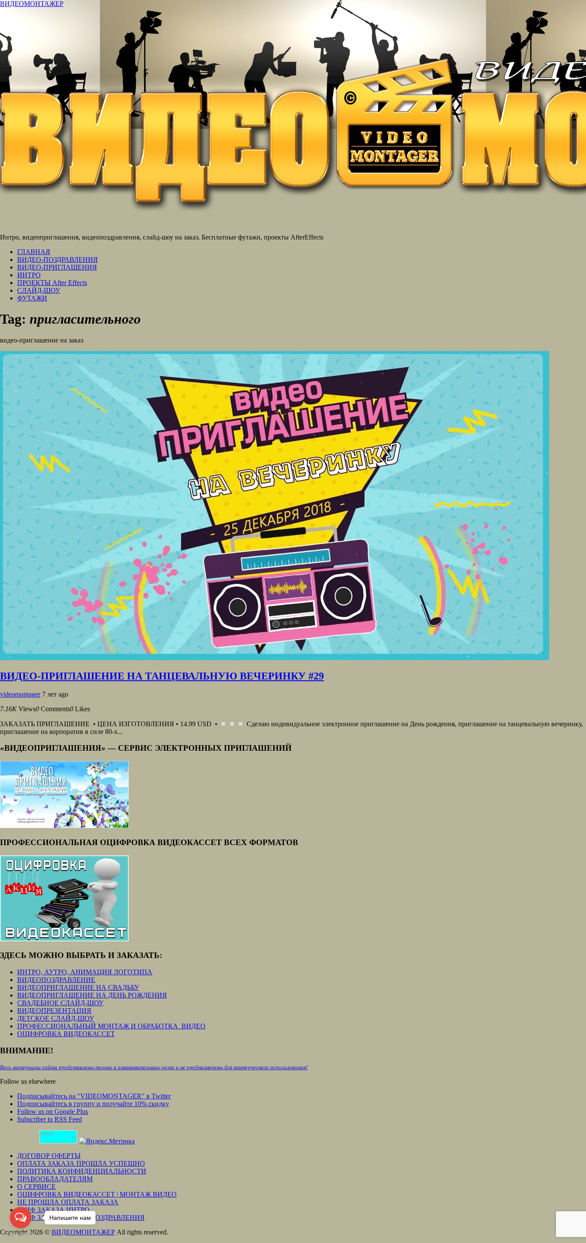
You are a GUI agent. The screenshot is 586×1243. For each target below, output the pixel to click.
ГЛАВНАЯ (33, 251)
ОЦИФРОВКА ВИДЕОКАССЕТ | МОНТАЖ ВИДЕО (97, 1194)
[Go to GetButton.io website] (20, 1234)
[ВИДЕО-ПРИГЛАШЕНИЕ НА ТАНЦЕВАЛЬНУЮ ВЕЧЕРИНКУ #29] (274, 657)
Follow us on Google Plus (52, 1111)
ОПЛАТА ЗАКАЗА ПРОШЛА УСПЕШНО (81, 1163)
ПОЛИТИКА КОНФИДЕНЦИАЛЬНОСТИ (81, 1171)
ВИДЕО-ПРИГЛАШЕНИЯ (57, 267)
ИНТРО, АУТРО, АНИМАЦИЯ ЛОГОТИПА (84, 972)
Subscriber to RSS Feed (49, 1119)
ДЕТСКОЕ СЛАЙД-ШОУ (55, 1018)
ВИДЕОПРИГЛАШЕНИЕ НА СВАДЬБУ (78, 987)
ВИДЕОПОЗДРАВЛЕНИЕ (56, 979)
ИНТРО (29, 275)
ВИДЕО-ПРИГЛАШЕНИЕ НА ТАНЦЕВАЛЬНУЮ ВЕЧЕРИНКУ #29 (162, 676)
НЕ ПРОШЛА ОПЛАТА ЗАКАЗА (67, 1202)
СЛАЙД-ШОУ (38, 290)
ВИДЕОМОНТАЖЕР (31, 3)
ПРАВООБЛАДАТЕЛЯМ (55, 1178)
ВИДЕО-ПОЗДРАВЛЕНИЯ (57, 259)
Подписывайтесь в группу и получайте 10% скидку (93, 1103)
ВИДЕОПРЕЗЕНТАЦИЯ (54, 1010)
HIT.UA (47, 1134)
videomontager (20, 694)
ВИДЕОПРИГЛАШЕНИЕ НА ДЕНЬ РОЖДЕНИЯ (92, 995)
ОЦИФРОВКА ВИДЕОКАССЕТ (66, 1033)
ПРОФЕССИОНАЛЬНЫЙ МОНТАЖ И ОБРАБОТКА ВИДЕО (111, 1026)
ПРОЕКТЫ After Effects (52, 282)
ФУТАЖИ (32, 298)
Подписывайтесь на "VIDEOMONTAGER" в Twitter (94, 1096)
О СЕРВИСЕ (36, 1186)
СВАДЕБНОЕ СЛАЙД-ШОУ (60, 1003)
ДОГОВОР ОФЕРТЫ (49, 1155)
